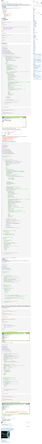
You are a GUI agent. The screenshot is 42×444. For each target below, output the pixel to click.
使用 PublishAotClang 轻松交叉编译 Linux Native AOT (5, 442)
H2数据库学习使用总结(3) (35, 32)
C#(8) (33, 31)
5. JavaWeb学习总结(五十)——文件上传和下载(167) (37, 77)
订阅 (36, 1)
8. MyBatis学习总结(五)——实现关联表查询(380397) (37, 60)
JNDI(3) (33, 38)
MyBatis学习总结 (34, 25)
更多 (33, 27)
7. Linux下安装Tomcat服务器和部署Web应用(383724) (37, 59)
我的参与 (34, 17)
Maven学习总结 (34, 24)
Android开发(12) (34, 30)
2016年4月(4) (34, 41)
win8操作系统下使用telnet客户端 (5, 424)
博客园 (33, 1)
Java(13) (34, 34)
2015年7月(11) (34, 44)
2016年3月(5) (34, 42)
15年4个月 (35, 9)
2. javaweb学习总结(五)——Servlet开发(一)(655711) (37, 54)
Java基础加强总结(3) (34, 36)
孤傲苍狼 (3, 421)
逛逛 (9, 427)
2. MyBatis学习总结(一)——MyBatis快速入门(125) (37, 65)
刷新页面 (27, 426)
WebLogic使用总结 (35, 26)
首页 (34, 1)
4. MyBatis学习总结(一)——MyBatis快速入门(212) (37, 76)
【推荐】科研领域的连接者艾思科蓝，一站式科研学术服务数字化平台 (7, 430)
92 (34, 10)
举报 (12, 425)
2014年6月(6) (34, 50)
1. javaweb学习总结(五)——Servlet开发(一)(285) (37, 74)
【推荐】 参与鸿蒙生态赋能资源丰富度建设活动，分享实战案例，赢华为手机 (7, 428)
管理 (37, 1)
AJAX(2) (33, 29)
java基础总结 (34, 21)
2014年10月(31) (34, 48)
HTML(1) (34, 33)
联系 (35, 1)
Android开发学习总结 (35, 23)
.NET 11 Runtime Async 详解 (3, 440)
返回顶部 (29, 426)
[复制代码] (1, 34)
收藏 (11, 425)
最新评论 (34, 18)
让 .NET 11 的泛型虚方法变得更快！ (4, 439)
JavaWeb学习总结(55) (35, 35)
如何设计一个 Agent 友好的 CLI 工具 (4, 441)
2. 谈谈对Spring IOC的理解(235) (35, 75)
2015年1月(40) (34, 46)
